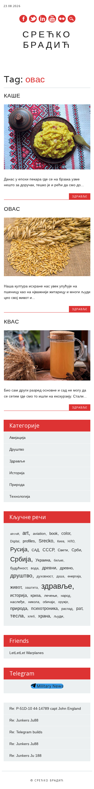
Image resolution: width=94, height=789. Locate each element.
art (25, 533)
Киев (60, 541)
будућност (18, 568)
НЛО (71, 541)
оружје (63, 602)
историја (18, 595)
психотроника (44, 608)
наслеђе (17, 602)
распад (67, 609)
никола (33, 602)
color (65, 533)
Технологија (19, 496)
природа (18, 608)
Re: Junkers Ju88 (23, 720)
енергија (74, 576)
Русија (18, 549)
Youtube (52, 18)
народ (65, 596)
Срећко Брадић (47, 39)
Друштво (16, 449)
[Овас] (47, 275)
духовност (45, 576)
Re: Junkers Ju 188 (25, 755)
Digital (14, 541)
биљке (58, 560)
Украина (43, 560)
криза (35, 595)
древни (49, 567)
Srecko (46, 540)
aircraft (14, 533)
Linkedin (42, 18)
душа (60, 576)
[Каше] (47, 168)
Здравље (79, 196)
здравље (56, 586)
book (53, 533)
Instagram (62, 18)
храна (44, 616)
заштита (31, 587)
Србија (20, 559)
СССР (48, 549)
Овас (12, 208)
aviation (39, 533)
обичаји (49, 602)
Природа (17, 485)
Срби (76, 550)
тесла (17, 615)
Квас (11, 321)
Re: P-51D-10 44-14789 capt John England (45, 708)
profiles (29, 541)
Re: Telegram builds (25, 732)
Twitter (33, 18)
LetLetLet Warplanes (26, 653)
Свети (63, 550)
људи (58, 616)
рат (79, 608)
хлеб (31, 616)
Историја (17, 473)
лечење (50, 595)
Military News (49, 686)
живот (15, 587)
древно (66, 568)
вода (34, 568)
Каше (12, 95)
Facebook (23, 18)
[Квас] (47, 379)
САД (35, 550)
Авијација (17, 437)
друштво (21, 575)
